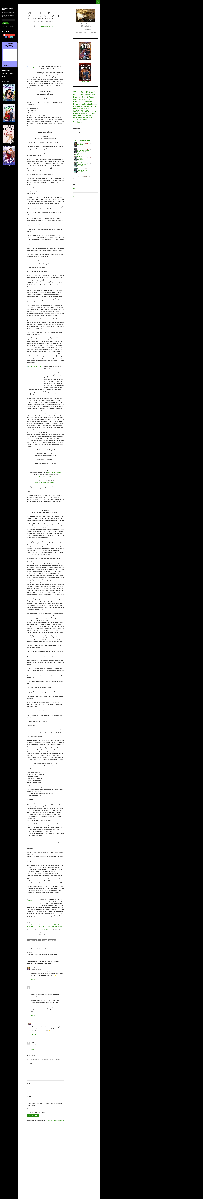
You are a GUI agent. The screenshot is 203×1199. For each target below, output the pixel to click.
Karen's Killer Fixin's (32, 10)
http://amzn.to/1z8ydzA (45, 476)
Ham (95, 106)
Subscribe (6, 23)
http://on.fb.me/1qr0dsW (54, 472)
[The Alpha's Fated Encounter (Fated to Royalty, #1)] (75, 144)
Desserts (76, 104)
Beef (40, 940)
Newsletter (68, 1)
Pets (84, 115)
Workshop (91, 1)
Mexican (45, 940)
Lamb (89, 111)
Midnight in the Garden (8, 73)
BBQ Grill (76, 95)
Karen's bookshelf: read (82, 140)
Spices (74, 120)
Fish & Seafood (86, 104)
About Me (43, 1)
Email (28, 1090)
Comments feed (77, 194)
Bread (93, 95)
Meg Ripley (77, 154)
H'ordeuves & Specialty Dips (83, 106)
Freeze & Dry (94, 104)
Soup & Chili (90, 117)
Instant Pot (83, 108)
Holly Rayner (80, 159)
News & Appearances (59, 1)
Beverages (87, 95)
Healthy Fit (77, 108)
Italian (88, 108)
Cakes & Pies (86, 97)
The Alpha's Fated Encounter (81, 143)
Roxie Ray (80, 145)
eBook (7, 102)
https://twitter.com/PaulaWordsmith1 (45, 482)
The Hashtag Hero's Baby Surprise (82, 169)
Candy (75, 99)
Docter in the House (7, 72)
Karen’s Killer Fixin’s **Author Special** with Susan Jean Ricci (42, 947)
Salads (90, 115)
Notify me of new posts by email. (36, 1112)
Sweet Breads (82, 120)
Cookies (87, 99)
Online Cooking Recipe (86, 113)
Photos (75, 1)
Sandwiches (77, 117)
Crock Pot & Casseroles (82, 102)
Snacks (83, 117)
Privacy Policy (83, 1)
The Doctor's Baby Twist (80, 157)
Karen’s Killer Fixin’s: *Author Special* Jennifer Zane (32, 926)
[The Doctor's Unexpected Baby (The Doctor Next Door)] (75, 164)
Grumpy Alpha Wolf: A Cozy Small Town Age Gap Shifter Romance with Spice (83, 151)
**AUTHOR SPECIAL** (32, 940)
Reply (33, 979)
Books (49, 1)
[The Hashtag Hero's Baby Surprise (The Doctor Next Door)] (75, 170)
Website (29, 1096)
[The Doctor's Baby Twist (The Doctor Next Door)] (75, 158)
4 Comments (50, 21)
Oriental (94, 113)
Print (10, 102)
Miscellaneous (52, 940)
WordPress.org (77, 196)
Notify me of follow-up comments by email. (39, 1109)
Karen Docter (41, 21)
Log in (74, 188)
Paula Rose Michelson (36, 987)
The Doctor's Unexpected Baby (81, 163)
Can (93, 97)
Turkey (88, 120)
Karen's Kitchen (80, 110)
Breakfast (77, 97)
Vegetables (77, 122)
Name (29, 1083)
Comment (30, 1063)
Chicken (80, 99)
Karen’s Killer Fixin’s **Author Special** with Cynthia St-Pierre (42, 953)
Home (37, 1)
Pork (86, 115)
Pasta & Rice (78, 115)
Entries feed (76, 191)
